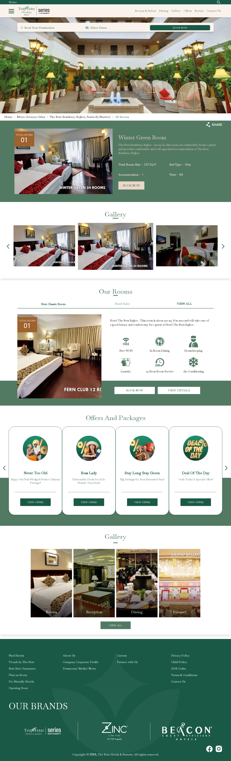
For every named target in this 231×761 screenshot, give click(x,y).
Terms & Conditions (184, 675)
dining (163, 11)
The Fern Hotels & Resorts (115, 754)
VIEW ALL (184, 304)
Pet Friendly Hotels (21, 681)
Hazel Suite (122, 304)
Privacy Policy (180, 655)
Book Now (131, 185)
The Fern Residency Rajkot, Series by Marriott (80, 117)
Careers (122, 655)
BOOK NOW (180, 27)
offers (188, 11)
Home (13, 2)
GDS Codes (178, 668)
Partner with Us (127, 662)
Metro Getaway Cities (31, 117)
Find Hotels (16, 655)
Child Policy (179, 662)
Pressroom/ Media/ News (79, 668)
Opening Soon (18, 688)
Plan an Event (18, 675)
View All (115, 625)
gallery (176, 11)
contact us (213, 11)
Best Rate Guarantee (22, 668)
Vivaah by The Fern (21, 662)
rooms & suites (145, 11)
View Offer (35, 502)
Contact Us (178, 681)
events (199, 11)
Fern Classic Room (53, 304)
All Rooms (122, 117)
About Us (69, 655)
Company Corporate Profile (81, 662)
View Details (179, 390)
